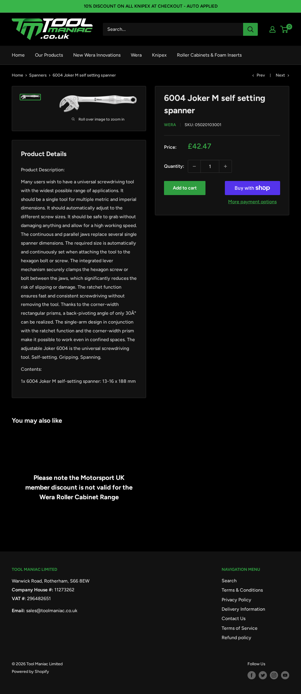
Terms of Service (239, 628)
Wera (136, 55)
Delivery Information (243, 609)
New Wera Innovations (97, 55)
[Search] (250, 29)
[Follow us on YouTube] (285, 675)
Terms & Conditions (242, 590)
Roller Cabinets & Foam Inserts (209, 55)
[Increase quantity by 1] (225, 166)
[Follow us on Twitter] (263, 675)
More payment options (252, 201)
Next (280, 75)
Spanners (38, 75)
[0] (284, 29)
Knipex (159, 55)
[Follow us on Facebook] (252, 675)
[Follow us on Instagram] (274, 675)
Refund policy (236, 637)
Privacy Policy (236, 599)
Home (18, 55)
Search (229, 580)
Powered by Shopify (30, 671)
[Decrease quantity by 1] (194, 166)
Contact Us (233, 618)
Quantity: (174, 166)
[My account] (272, 29)
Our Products (49, 55)
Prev (261, 75)
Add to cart (185, 188)
